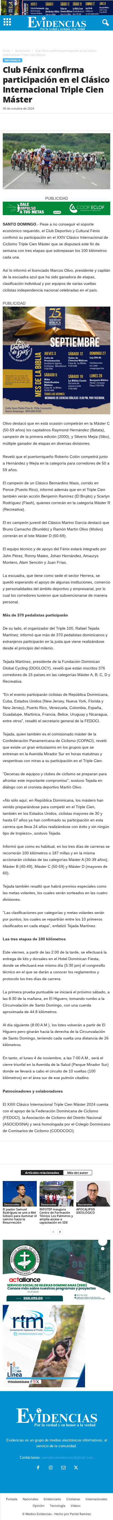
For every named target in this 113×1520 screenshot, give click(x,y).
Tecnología (57, 1506)
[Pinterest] (33, 121)
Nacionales (22, 50)
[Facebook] (8, 121)
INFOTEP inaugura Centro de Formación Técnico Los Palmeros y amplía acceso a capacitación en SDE (56, 1215)
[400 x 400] (56, 360)
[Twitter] (20, 121)
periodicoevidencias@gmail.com (67, 1457)
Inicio (6, 50)
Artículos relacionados (42, 1173)
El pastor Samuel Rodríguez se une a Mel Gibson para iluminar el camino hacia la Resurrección (20, 1215)
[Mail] (63, 1468)
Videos (75, 1506)
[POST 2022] (56, 208)
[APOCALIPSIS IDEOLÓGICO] (93, 1194)
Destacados (11, 1204)
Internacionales (96, 1499)
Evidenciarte (52, 1499)
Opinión (38, 1506)
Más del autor (77, 1173)
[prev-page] (53, 1232)
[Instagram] (50, 1468)
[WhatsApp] (46, 121)
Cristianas (73, 1499)
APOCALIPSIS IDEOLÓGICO (85, 1211)
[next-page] (60, 1232)
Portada (11, 1499)
